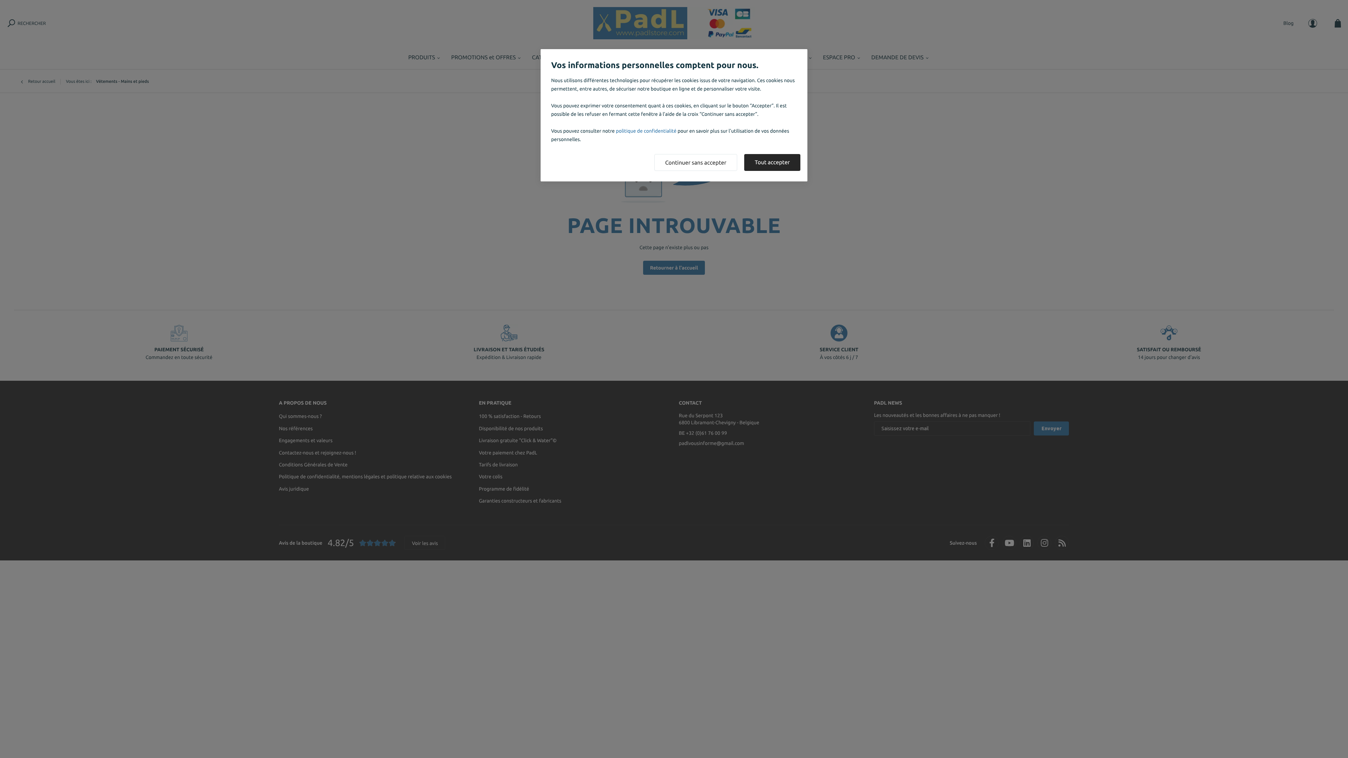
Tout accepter (772, 162)
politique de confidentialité (646, 131)
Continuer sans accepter (695, 163)
